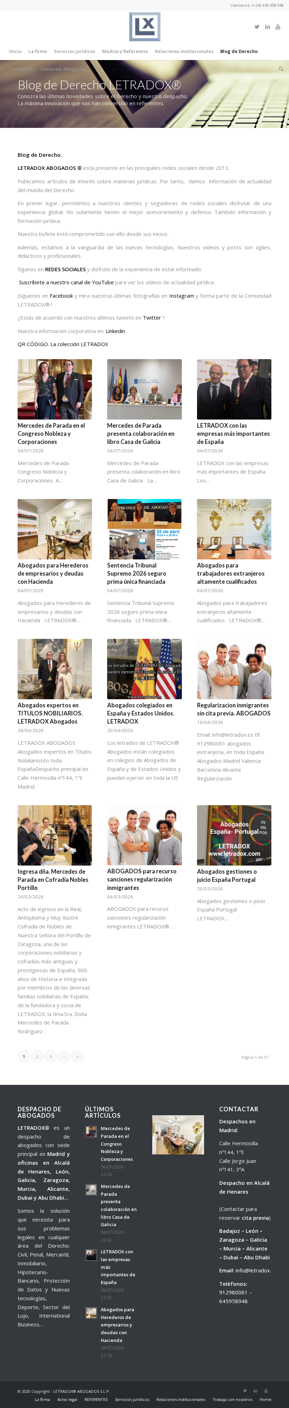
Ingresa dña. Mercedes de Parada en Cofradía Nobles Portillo (53, 879)
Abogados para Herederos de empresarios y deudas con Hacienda (53, 573)
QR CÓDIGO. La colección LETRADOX (63, 343)
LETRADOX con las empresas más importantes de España (233, 433)
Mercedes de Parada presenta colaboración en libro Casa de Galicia (140, 433)
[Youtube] (278, 26)
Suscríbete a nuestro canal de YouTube (66, 282)
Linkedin (115, 330)
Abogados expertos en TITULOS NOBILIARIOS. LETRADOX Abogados (50, 713)
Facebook (62, 295)
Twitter (152, 317)
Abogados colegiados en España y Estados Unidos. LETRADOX (140, 713)
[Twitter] (257, 26)
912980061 (233, 1292)
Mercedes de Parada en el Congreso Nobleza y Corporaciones (51, 433)
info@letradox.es (256, 1270)
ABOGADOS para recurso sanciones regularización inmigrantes (142, 879)
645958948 (233, 1301)
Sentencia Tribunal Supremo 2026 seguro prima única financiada (136, 573)
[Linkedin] (267, 26)
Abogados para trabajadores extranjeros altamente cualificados (231, 573)
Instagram (181, 295)
